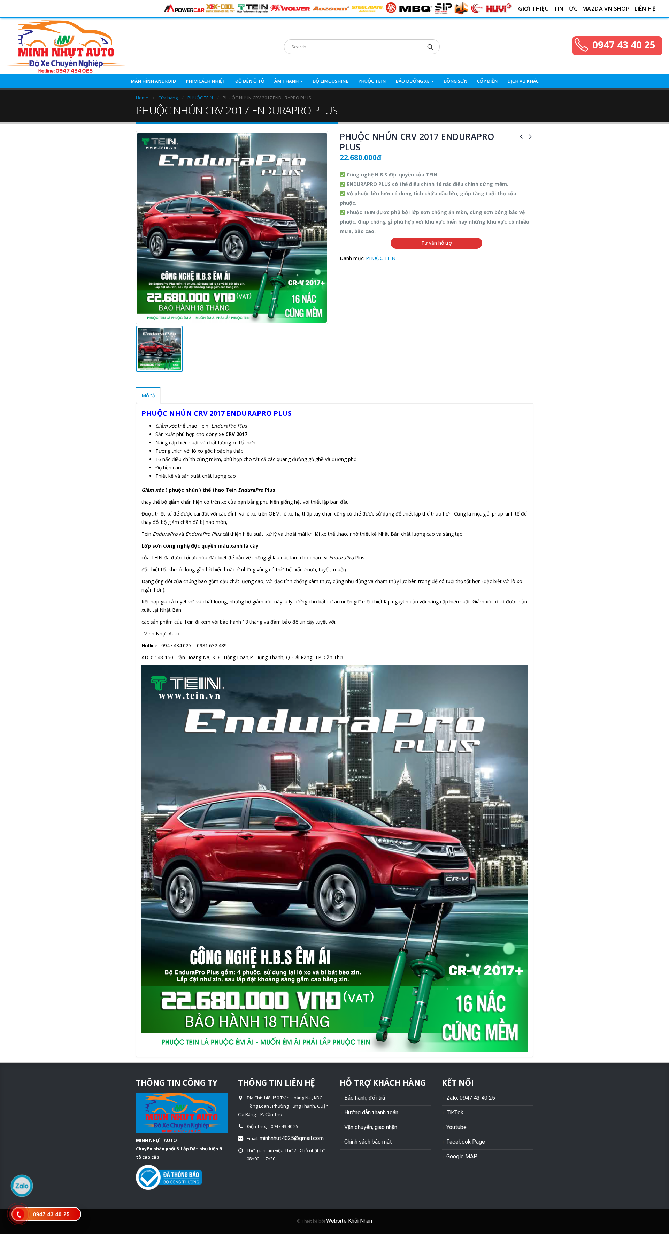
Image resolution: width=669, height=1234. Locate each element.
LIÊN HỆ (645, 9)
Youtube (456, 1127)
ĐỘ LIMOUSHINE (330, 81)
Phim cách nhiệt (205, 81)
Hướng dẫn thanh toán (371, 1112)
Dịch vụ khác (523, 81)
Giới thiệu (533, 9)
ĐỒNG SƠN (455, 81)
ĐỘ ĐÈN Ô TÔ (249, 81)
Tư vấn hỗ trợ (436, 243)
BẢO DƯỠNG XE (412, 81)
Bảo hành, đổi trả (364, 1097)
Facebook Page (465, 1141)
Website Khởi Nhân (349, 1221)
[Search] (431, 47)
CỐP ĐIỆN (487, 81)
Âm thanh (286, 81)
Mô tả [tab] (148, 395)
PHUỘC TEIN (372, 81)
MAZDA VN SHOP (606, 9)
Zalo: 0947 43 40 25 (470, 1097)
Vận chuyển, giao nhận (370, 1127)
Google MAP (461, 1156)
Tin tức (565, 9)
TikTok (454, 1112)
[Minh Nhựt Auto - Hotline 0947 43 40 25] (66, 47)
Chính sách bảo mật (368, 1141)
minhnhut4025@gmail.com (292, 1138)
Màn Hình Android (153, 81)
